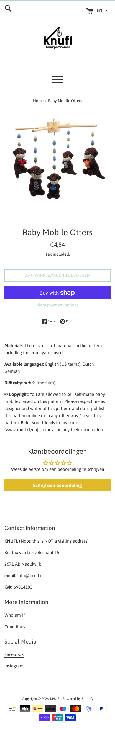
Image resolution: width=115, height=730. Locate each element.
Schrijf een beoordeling (57, 485)
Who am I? (14, 615)
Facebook (14, 654)
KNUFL (55, 699)
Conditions (14, 626)
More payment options (57, 305)
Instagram (14, 665)
